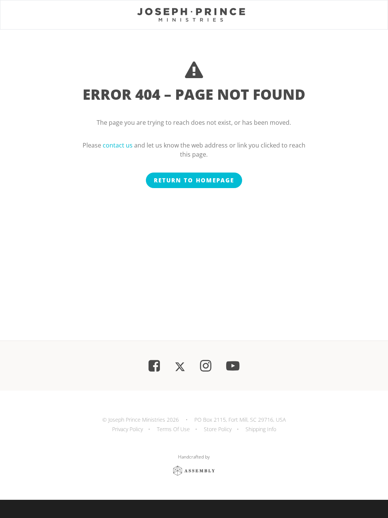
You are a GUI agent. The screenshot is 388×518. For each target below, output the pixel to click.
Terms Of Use (173, 429)
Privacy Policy (127, 429)
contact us (118, 145)
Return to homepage (194, 180)
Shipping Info (261, 429)
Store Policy (218, 429)
